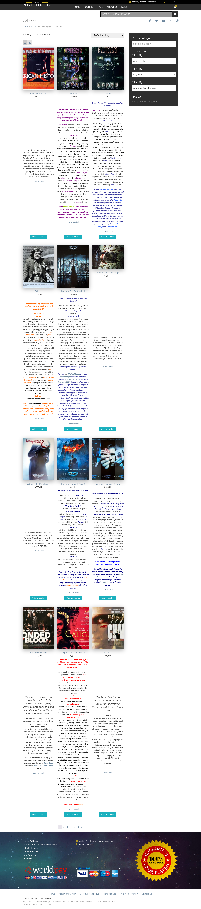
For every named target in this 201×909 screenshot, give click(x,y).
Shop (33, 26)
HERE (80, 804)
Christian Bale (112, 226)
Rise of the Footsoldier (43, 765)
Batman (69, 585)
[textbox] (154, 43)
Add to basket (38, 236)
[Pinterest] (177, 21)
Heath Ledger (65, 376)
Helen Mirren (81, 781)
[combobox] (136, 14)
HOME (77, 6)
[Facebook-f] (149, 21)
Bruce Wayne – (98, 103)
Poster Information (67, 894)
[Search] (175, 14)
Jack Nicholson (69, 206)
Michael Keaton (106, 189)
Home (25, 26)
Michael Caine (74, 374)
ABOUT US (112, 6)
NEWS (124, 6)
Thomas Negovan (76, 714)
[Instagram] (170, 21)
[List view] (29, 42)
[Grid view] (25, 42)
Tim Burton (118, 200)
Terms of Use (110, 894)
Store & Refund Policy (90, 894)
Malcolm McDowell (73, 776)
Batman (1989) (64, 382)
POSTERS (88, 6)
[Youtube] (163, 21)
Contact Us (147, 894)
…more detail (38, 181)
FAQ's (100, 6)
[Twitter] (156, 21)
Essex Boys (48, 763)
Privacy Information (129, 894)
